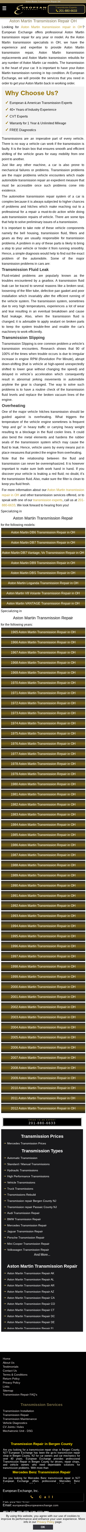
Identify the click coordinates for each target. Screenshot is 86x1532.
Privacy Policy (45, 1521)
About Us (8, 1362)
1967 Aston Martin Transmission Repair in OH (43, 652)
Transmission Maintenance (20, 1418)
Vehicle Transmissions (21, 1182)
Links (6, 1386)
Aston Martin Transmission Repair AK (30, 1273)
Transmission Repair (16, 1414)
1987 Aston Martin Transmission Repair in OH (43, 855)
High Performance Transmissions (28, 1176)
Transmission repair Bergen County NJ (31, 1200)
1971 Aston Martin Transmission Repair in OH (43, 693)
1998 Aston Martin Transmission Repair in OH (43, 966)
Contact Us (10, 1370)
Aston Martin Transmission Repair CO (31, 1303)
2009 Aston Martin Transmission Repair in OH (43, 1078)
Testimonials (10, 1366)
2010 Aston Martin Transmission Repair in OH (43, 1088)
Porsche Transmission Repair (25, 1237)
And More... (42, 1254)
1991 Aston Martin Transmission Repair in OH (43, 895)
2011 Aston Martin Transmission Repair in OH (43, 1098)
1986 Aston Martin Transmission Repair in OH (43, 845)
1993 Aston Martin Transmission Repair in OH (43, 916)
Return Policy (11, 1378)
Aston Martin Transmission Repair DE (31, 1322)
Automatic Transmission (22, 1158)
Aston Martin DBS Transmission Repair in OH (43, 573)
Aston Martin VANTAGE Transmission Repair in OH (43, 603)
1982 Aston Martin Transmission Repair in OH (43, 804)
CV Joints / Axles (13, 1426)
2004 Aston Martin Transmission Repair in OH (43, 1027)
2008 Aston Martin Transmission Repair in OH (43, 1068)
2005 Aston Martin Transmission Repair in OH (43, 1037)
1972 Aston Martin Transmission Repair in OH (43, 703)
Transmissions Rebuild (21, 1194)
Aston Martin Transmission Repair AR (30, 1285)
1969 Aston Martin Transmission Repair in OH (43, 672)
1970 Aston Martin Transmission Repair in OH (43, 683)
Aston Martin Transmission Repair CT (31, 1310)
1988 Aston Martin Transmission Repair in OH (43, 865)
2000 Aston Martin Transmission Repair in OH (43, 987)
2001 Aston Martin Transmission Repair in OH (43, 997)
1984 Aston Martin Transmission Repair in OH (43, 824)
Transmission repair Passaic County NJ (32, 1207)
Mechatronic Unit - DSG (18, 1430)
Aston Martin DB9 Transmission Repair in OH (43, 563)
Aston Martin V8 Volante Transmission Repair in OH (43, 593)
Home (6, 1358)
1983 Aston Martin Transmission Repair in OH (43, 814)
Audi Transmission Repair (23, 1213)
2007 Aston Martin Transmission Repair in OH (43, 1057)
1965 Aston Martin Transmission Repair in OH (43, 632)
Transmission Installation (18, 1410)
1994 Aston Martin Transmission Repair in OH (43, 926)
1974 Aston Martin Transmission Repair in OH (43, 723)
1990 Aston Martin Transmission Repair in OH (43, 885)
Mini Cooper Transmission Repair (28, 1243)
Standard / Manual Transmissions (28, 1164)
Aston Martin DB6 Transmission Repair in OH (43, 532)
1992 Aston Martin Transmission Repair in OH (43, 905)
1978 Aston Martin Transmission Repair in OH (43, 764)
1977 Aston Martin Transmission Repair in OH (43, 754)
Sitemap (8, 1390)
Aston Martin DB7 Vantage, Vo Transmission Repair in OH (43, 552)
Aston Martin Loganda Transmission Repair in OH (43, 583)
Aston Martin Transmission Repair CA (31, 1297)
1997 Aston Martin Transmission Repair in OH (43, 956)
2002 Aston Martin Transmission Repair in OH (43, 1007)
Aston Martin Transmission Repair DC (31, 1316)
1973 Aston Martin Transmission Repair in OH (43, 713)
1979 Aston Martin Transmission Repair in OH (43, 774)
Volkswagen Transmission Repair (28, 1249)
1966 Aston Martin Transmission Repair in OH (43, 642)
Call (45, 1497)
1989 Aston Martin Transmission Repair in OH (43, 875)
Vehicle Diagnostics (15, 1422)
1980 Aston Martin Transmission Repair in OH (43, 784)
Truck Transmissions (20, 1188)
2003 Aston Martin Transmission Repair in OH (43, 1017)
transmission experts (48, 500)
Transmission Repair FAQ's (20, 1394)
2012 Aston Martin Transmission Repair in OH (43, 1108)
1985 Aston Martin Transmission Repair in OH (43, 835)
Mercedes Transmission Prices (26, 1143)
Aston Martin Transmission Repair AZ (30, 1291)
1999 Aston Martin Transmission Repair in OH (43, 976)
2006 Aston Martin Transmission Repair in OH (43, 1047)
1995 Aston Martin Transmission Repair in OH (43, 936)
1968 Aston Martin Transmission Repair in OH (43, 662)
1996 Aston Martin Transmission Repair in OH (43, 946)
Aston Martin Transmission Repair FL (30, 1328)
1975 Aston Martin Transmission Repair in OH (43, 733)
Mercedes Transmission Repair (27, 1225)
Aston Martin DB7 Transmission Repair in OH (43, 542)
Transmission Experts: (66, 7)
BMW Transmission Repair (24, 1219)
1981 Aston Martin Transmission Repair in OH (43, 794)
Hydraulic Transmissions (22, 1170)
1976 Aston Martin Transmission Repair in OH (43, 743)
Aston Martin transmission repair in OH (52, 27)
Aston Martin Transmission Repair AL (30, 1279)
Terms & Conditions (15, 1374)
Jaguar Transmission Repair (25, 1231)
